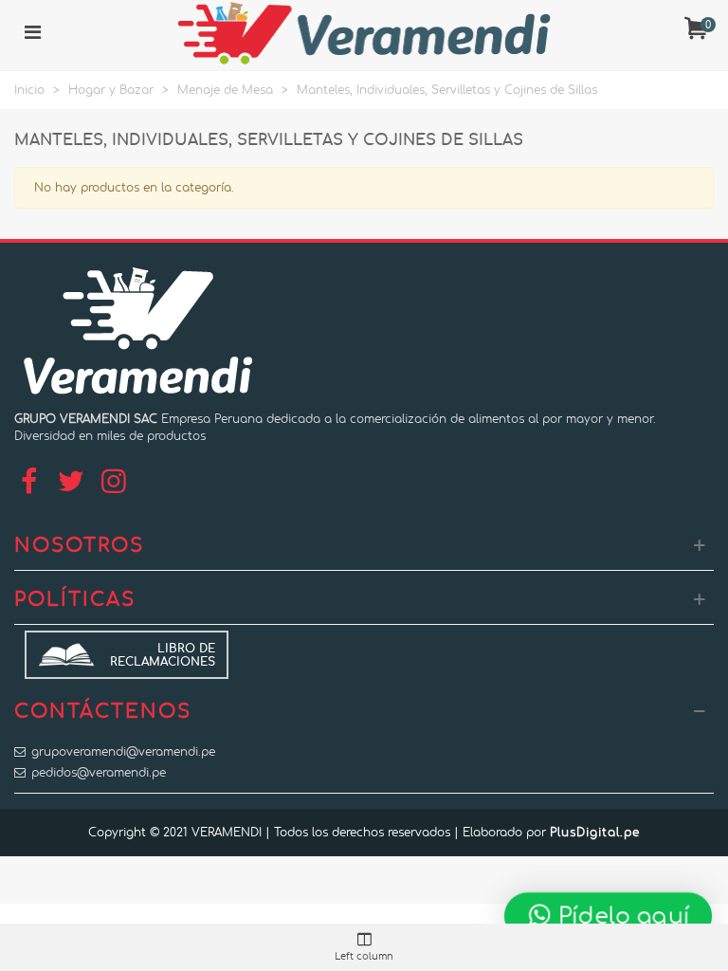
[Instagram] (114, 482)
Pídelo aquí (621, 915)
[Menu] (32, 33)
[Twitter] (71, 482)
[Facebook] (28, 482)
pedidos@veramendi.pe (98, 773)
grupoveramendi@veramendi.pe (123, 752)
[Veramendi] (364, 32)
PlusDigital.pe (595, 832)
